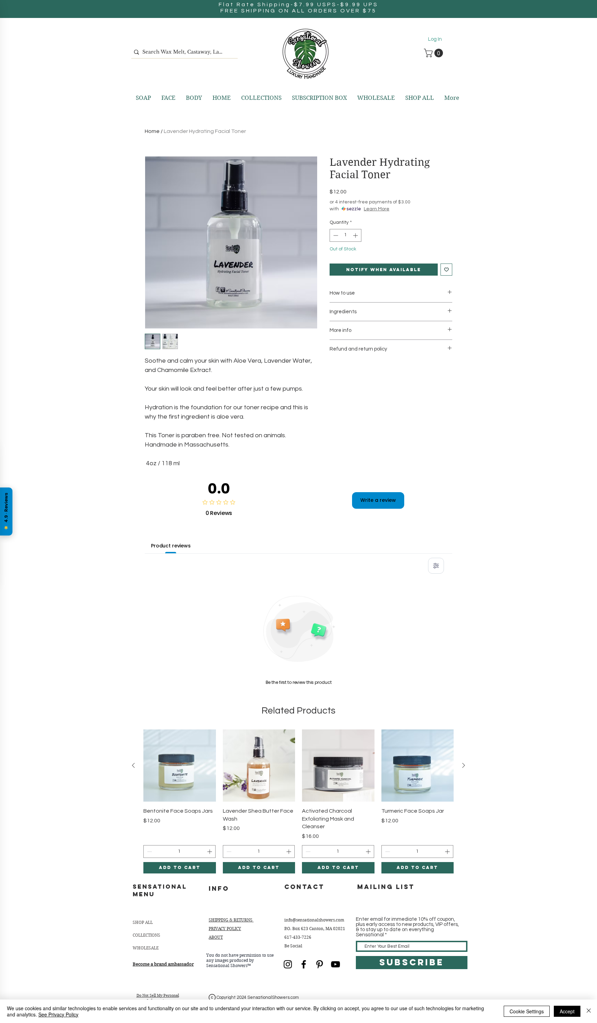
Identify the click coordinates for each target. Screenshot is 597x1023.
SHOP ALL (143, 922)
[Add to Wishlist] (446, 270)
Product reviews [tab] (171, 545)
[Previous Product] (133, 765)
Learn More (376, 209)
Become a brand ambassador (163, 964)
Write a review (378, 500)
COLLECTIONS (146, 935)
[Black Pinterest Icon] (319, 964)
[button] (434, 53)
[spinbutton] (345, 235)
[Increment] (356, 235)
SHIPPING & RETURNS (231, 919)
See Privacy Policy (58, 1014)
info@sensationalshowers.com (314, 919)
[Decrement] (335, 235)
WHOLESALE (146, 947)
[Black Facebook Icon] (303, 964)
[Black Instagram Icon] (287, 964)
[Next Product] (463, 765)
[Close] (589, 1011)
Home (152, 131)
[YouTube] (335, 964)
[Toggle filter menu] (436, 566)
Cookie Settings (527, 1011)
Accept (567, 1011)
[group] (298, 801)
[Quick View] (179, 765)
